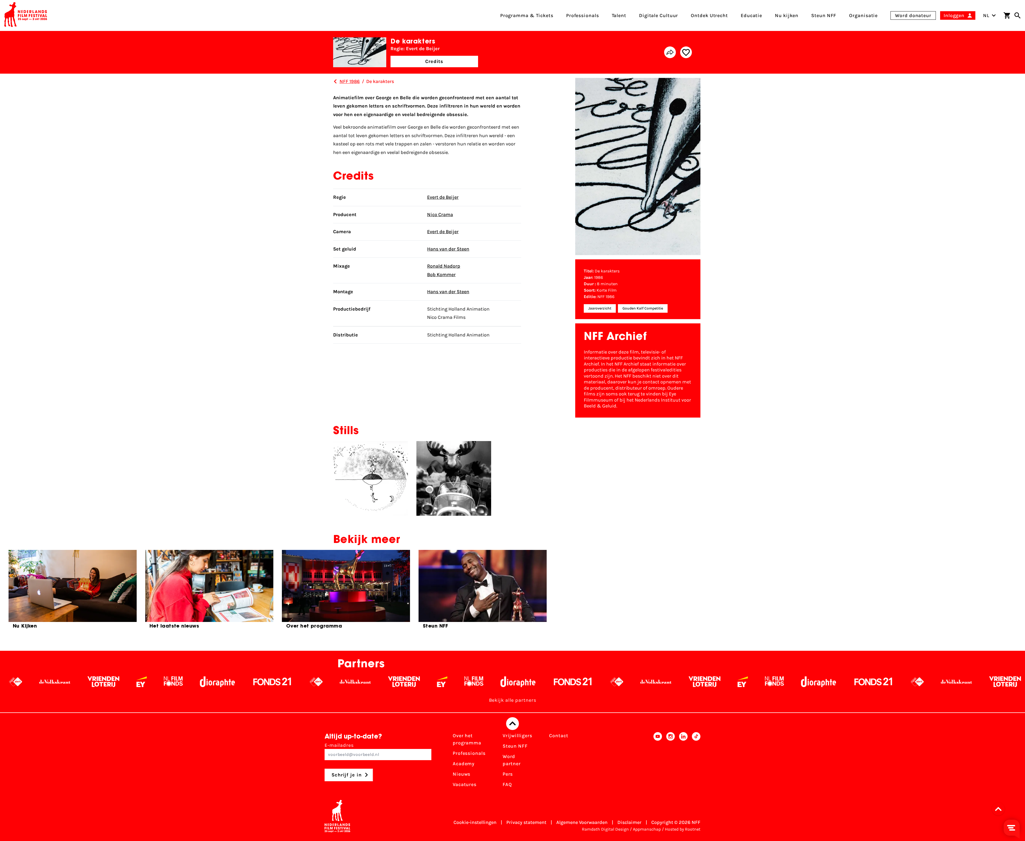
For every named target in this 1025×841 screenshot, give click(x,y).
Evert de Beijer (443, 197)
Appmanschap (647, 829)
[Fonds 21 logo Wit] (152, 681)
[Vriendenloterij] (284, 681)
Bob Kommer (441, 274)
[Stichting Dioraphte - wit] (97, 681)
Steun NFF (515, 746)
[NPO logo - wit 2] (196, 681)
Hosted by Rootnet (682, 829)
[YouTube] (657, 761)
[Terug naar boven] (512, 723)
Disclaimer (629, 822)
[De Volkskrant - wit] (235, 681)
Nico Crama (440, 214)
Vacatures (464, 784)
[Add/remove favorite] (686, 52)
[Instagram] (670, 761)
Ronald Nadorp (443, 266)
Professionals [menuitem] (582, 15)
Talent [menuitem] (619, 15)
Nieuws (461, 774)
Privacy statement (526, 822)
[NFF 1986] (335, 81)
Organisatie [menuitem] (863, 15)
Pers (508, 774)
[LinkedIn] (683, 761)
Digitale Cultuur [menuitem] (658, 15)
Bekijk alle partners (512, 700)
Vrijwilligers (517, 736)
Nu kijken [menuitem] (786, 15)
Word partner (512, 760)
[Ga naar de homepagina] (25, 15)
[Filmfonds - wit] (53, 681)
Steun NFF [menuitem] (823, 15)
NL (986, 15)
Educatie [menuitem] (751, 15)
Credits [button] (434, 61)
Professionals (469, 753)
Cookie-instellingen (475, 822)
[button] (1000, 809)
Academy (464, 764)
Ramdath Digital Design (605, 829)
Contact (558, 736)
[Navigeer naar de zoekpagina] (1017, 15)
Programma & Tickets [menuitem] (526, 15)
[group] (73, 591)
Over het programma (467, 739)
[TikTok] (696, 761)
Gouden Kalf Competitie (642, 308)
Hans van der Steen (448, 249)
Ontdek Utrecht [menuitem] (709, 15)
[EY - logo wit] (22, 681)
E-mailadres (339, 745)
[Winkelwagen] (1007, 15)
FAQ (507, 784)
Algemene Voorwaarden (582, 822)
